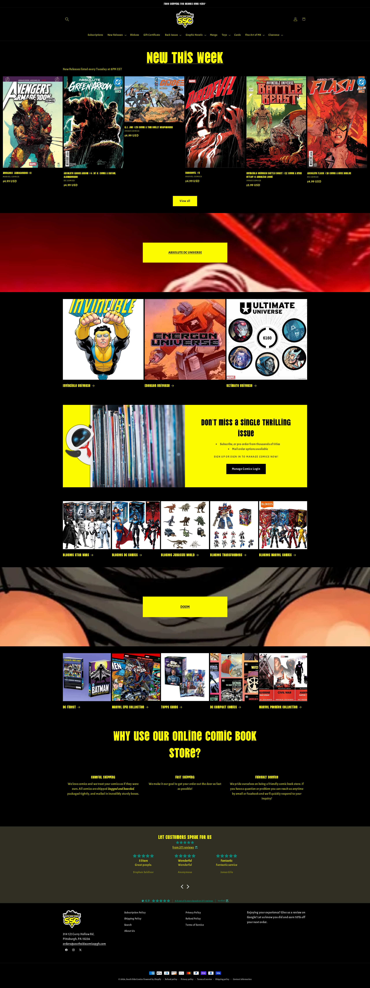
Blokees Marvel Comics (275, 554)
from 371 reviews (183, 847)
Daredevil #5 (192, 172)
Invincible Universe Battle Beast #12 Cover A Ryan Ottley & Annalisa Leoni (274, 174)
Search (128, 925)
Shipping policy (222, 979)
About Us (129, 931)
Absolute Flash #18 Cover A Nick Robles (329, 173)
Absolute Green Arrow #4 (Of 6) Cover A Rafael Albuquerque (90, 174)
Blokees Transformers (226, 554)
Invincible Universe (76, 385)
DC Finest (69, 706)
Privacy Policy (193, 912)
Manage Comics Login (246, 469)
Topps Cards (169, 706)
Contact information (242, 979)
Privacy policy (187, 979)
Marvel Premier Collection (278, 706)
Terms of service (204, 979)
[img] (185, 842)
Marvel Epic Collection (128, 706)
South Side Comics (134, 979)
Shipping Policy (132, 918)
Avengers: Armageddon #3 (17, 172)
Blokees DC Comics (125, 554)
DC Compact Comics (223, 706)
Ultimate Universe (239, 385)
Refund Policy (193, 918)
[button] (67, 19)
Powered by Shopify (152, 979)
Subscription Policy (135, 912)
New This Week (185, 56)
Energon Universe (157, 385)
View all (185, 201)
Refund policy (171, 979)
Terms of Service (195, 925)
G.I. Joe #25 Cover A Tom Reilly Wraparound (149, 127)
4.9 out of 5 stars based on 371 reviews (194, 900)
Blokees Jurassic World (178, 554)
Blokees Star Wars (76, 554)
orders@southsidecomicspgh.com (84, 944)
